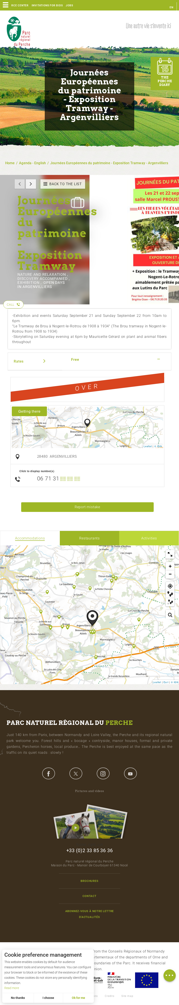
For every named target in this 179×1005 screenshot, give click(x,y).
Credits (109, 996)
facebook (48, 773)
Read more (11, 988)
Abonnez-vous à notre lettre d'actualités (89, 914)
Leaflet (148, 446)
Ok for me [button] (78, 998)
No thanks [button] (18, 998)
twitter (75, 773)
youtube (130, 773)
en (171, 7)
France (119, 980)
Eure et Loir (94, 980)
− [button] (170, 574)
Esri (166, 682)
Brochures (89, 881)
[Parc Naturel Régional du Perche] (18, 31)
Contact (89, 896)
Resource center (15, 5)
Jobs (69, 5)
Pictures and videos (89, 791)
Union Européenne (146, 980)
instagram (103, 773)
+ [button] (170, 566)
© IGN (158, 446)
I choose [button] (48, 998)
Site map (127, 996)
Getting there (29, 411)
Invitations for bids (47, 5)
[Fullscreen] (170, 554)
